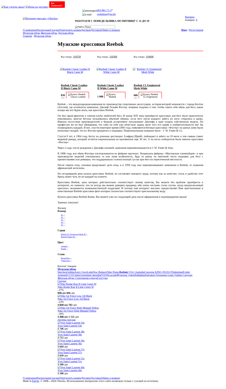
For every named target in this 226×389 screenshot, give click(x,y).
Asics (77, 272)
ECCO (69, 275)
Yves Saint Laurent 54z (70, 325)
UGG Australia (136, 272)
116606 (150, 56)
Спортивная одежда (86, 278)
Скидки (54, 30)
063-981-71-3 (104, 10)
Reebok (124, 272)
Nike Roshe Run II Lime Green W (76, 287)
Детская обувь (66, 33)
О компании (30, 30)
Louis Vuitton (175, 275)
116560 (113, 56)
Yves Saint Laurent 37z (70, 352)
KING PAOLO (163, 272)
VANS (105, 275)
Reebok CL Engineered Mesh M (74, 234)
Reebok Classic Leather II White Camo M (110, 87)
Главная (27, 36)
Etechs (35, 381)
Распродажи (43, 30)
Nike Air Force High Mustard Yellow (77, 310)
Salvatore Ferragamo (156, 275)
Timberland (177, 272)
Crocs (84, 272)
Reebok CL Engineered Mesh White (147, 87)
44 (63, 222)
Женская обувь (49, 33)
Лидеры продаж (67, 319)
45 (63, 225)
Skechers (62, 272)
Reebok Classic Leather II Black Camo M (74, 87)
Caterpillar (95, 275)
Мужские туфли (126, 275)
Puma (116, 272)
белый (64, 249)
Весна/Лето (66, 258)
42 (63, 217)
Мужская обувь (31, 33)
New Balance (100, 272)
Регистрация (196, 30)
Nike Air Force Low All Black (74, 298)
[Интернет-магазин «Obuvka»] (40, 18)
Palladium (140, 275)
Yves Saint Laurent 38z (70, 334)
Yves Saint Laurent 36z (70, 343)
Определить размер (70, 30)
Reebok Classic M (69, 237)
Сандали (187, 275)
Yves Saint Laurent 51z (70, 361)
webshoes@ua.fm (106, 14)
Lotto (90, 272)
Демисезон (66, 261)
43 (63, 220)
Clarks (76, 275)
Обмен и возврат (110, 30)
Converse (149, 272)
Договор (86, 30)
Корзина (189, 17)
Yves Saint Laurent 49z (70, 370)
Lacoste (113, 275)
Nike (110, 272)
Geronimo (85, 275)
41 (63, 215)
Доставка (96, 30)
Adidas (70, 272)
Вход (184, 30)
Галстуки (102, 278)
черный (65, 246)
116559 (77, 56)
